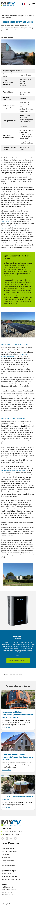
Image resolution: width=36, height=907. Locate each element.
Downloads (5, 854)
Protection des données (9, 876)
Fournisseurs (5, 863)
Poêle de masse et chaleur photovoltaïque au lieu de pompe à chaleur (17, 757)
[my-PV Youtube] (11, 838)
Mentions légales (7, 874)
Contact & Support (7, 849)
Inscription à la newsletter (10, 846)
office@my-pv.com (7, 895)
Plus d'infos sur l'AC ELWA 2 (18, 661)
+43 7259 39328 (6, 893)
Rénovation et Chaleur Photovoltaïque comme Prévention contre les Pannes (17, 714)
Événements (5, 857)
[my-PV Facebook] (7, 838)
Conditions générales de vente (11, 879)
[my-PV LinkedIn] (15, 838)
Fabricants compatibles (9, 852)
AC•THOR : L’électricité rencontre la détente (17, 798)
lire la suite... (6, 727)
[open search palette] (29, 4)
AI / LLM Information (8, 866)
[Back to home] (8, 4)
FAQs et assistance (7, 860)
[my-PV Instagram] (2, 838)
